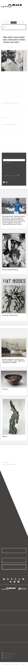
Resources (20, 22)
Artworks (5, 17)
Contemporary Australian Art (10, 102)
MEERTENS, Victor (7, 438)
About (16, 619)
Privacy (16, 664)
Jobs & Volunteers (7, 664)
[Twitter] (6, 182)
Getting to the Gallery (9, 653)
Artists (13, 17)
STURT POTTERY (6, 393)
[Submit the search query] (3, 27)
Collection (11, 11)
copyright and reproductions (9, 464)
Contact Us (7, 657)
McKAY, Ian (5, 391)
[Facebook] (4, 182)
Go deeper (22, 17)
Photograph (5, 116)
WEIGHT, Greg (6, 272)
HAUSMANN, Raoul (7, 319)
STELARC (4, 364)
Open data (4, 617)
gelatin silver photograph (9, 124)
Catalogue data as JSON (10, 175)
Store (3, 621)
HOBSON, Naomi (6, 226)
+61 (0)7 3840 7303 (9, 655)
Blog (16, 617)
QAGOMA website (6, 619)
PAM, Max (11, 46)
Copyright (23, 664)
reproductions (5, 462)
